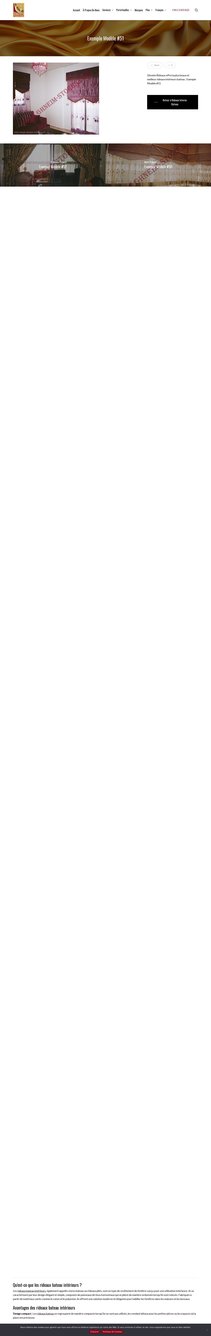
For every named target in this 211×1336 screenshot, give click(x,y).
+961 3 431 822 (180, 10)
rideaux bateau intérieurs (31, 1290)
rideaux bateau (45, 1313)
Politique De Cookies (112, 1332)
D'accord (94, 1332)
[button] (172, 102)
